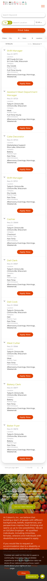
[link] (23, 67)
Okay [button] (23, 573)
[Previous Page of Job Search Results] (38, 468)
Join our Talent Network (23, 507)
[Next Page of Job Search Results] (42, 468)
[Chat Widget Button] (42, 576)
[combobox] (22, 15)
